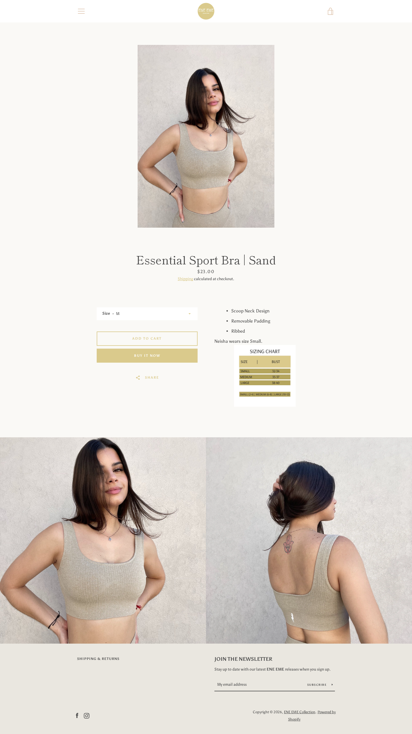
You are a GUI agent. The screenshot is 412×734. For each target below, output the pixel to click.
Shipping (185, 278)
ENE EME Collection (299, 712)
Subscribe (317, 685)
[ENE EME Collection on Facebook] (77, 715)
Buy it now (147, 356)
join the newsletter (243, 659)
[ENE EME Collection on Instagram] (86, 715)
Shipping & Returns (98, 659)
